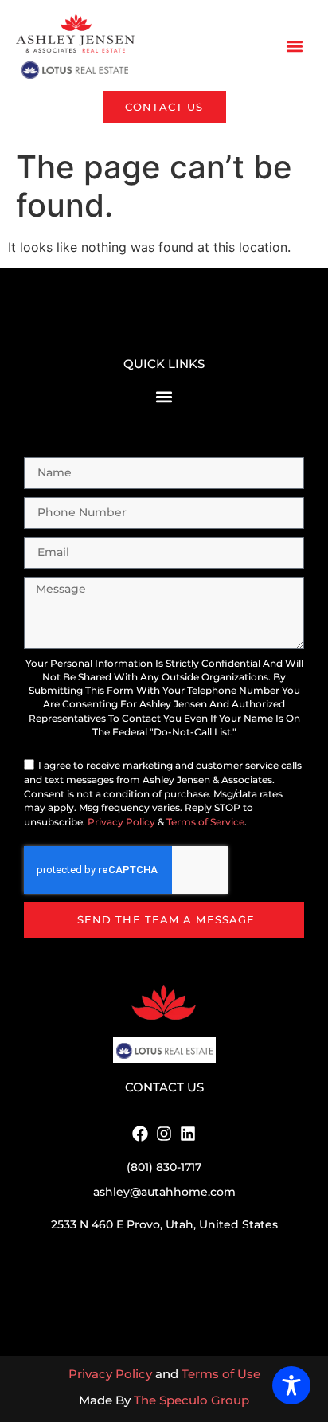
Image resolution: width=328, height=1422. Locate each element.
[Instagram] (164, 1133)
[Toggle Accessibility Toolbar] (291, 1385)
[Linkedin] (187, 1133)
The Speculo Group (191, 1400)
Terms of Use (221, 1373)
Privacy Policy (121, 822)
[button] (295, 46)
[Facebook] (140, 1133)
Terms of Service (205, 822)
